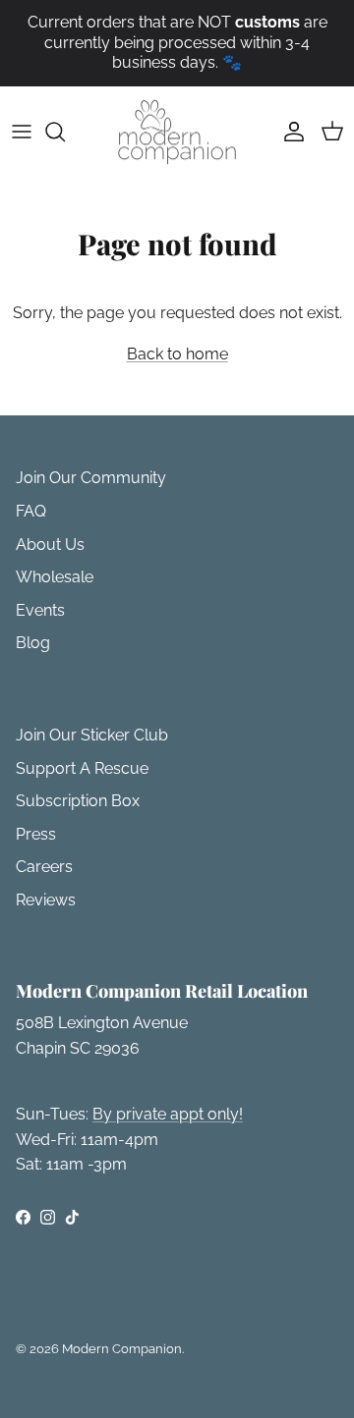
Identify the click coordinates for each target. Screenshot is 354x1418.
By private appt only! (167, 1114)
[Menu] (21, 131)
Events (40, 610)
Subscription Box (78, 800)
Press (36, 834)
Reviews (46, 900)
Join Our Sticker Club (92, 735)
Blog (33, 642)
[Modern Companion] (177, 132)
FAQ (31, 511)
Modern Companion (122, 1348)
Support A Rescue (82, 768)
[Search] (65, 131)
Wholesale (54, 577)
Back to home (177, 354)
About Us (50, 544)
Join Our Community (91, 477)
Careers (44, 866)
